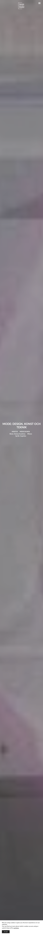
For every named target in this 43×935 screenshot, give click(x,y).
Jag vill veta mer (12, 491)
